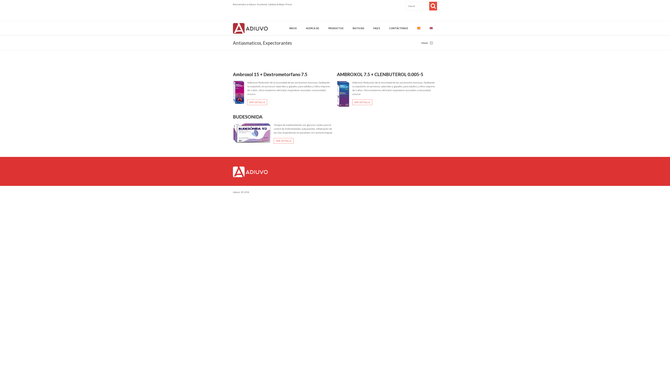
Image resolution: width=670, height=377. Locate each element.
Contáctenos (398, 28)
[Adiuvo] (250, 28)
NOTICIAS (358, 28)
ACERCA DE (312, 28)
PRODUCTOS (335, 28)
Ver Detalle (257, 102)
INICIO (293, 28)
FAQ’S (376, 28)
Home (424, 42)
